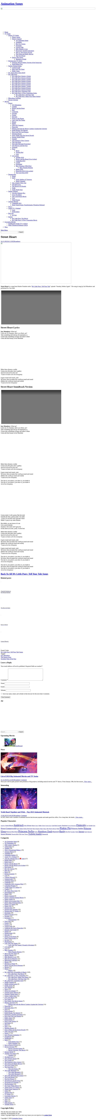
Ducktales (19, 45)
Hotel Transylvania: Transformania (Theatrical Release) (28, 205)
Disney (10, 103)
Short (6, 1025)
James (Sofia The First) (26, 828)
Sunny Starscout (88, 831)
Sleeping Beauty (17, 134)
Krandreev (17, 241)
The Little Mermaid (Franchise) (21, 144)
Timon (26, 834)
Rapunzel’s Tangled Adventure (25, 51)
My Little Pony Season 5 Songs (21, 83)
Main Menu (4, 230)
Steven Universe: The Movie (16, 1050)
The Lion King (16, 142)
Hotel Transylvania (10, 938)
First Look (7, 921)
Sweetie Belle (15, 834)
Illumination (8, 941)
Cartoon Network (9, 877)
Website (3, 690)
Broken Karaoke (9, 874)
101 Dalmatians (16, 105)
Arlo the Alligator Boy (18, 193)
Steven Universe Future (15, 1048)
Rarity (62, 831)
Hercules (14, 117)
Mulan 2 (10, 970)
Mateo (41, 828)
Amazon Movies (13, 201)
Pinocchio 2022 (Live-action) (24, 171)
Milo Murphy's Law (10, 957)
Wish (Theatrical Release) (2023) (18, 225)
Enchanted (19, 164)
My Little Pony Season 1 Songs (21, 76)
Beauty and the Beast (18, 108)
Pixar (13, 149)
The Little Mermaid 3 (14, 1074)
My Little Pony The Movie (20, 218)
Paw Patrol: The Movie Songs (13, 1001)
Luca (17, 154)
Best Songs (7, 867)
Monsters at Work (21, 59)
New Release (8, 987)
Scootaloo (73, 831)
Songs (21, 652)
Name (2, 683)
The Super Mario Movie (11, 1086)
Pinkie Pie (65, 828)
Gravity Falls (19, 47)
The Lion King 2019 (22, 173)
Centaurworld (16, 67)
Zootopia (14, 147)
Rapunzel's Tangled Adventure (13, 1014)
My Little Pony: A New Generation (14, 975)
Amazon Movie (9, 852)
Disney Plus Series (17, 57)
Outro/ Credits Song (10, 996)
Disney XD (7, 906)
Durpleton (64, 825)
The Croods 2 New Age (19, 183)
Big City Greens (20, 44)
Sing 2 (10, 206)
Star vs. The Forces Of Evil (24, 52)
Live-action (15, 156)
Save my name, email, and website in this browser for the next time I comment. (26, 694)
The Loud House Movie (19, 196)
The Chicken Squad (10, 1058)
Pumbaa (36, 831)
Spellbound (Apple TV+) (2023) (18, 223)
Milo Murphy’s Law (22, 49)
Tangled (14, 139)
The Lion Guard (9, 1065)
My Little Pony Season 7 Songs (21, 86)
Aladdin (14, 106)
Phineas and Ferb (9, 1003)
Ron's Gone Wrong (10, 1021)
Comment (4, 680)
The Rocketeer (8, 1084)
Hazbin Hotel (8, 933)
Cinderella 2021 (16, 203)
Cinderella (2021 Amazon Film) (13, 884)
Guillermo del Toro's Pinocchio (13, 928)
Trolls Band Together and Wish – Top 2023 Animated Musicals (25, 812)
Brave (17, 151)
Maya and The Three (18, 69)
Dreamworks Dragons (11, 909)
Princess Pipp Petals (12, 831)
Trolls (13, 188)
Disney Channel (17, 39)
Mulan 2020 (19, 169)
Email (2, 687)
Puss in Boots (8, 1011)
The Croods (8, 1060)
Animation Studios (10, 855)
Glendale (91, 825)
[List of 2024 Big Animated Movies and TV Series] (19, 772)
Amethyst (3, 825)
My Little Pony (12, 74)
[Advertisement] (48, 354)
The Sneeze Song (6, 657)
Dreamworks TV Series (15, 61)
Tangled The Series (10, 1053)
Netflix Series (8, 986)
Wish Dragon (16, 200)
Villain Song (8, 1097)
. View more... (87, 781)
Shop (6, 227)
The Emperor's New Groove (12, 1062)
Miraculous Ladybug (14, 98)
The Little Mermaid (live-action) (14, 1075)
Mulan (14, 123)
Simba (76, 831)
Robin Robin (8, 1019)
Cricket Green (48, 825)
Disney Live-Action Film (11, 901)
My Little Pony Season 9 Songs (21, 90)
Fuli (87, 825)
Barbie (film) (8, 860)
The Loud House (9, 1077)
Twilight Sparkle (35, 834)
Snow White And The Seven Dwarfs (23, 135)
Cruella (18, 162)
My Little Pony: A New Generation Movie (24, 220)
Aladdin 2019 (20, 157)
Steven (81, 832)
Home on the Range (18, 118)
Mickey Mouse (8, 955)
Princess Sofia (26, 831)
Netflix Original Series (15, 66)
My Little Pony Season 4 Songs (21, 81)
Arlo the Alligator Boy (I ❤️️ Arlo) (14, 858)
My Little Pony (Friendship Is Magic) (15, 972)
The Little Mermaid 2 (14, 1072)
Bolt (13, 110)
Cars (5, 875)
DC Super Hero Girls (10, 891)
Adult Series (8, 846)
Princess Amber (77, 828)
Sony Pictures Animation (11, 1035)
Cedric (36, 825)
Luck (13, 210)
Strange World (8, 1052)
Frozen (14, 115)
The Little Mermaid (10, 1070)
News (6, 989)
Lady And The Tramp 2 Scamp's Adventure (21, 945)
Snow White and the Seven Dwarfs (14, 1030)
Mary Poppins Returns (26, 167)
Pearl (58, 828)
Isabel (18, 828)
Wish (6, 1101)
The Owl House (20, 56)
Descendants (8, 892)
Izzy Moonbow (5, 655)
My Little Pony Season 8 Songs (21, 88)
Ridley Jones (16, 71)
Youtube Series (8, 1104)
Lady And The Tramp (18, 120)
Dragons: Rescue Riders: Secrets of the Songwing (27, 62)
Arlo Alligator (28, 825)
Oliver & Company (17, 125)
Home (6, 32)
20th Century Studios (10, 845)
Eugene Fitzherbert (72, 825)
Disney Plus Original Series (12, 902)
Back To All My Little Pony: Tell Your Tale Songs (24, 574)
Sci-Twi (68, 831)
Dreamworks (12, 174)
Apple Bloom (9, 825)
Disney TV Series (13, 35)
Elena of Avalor (9, 914)
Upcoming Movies (10, 222)
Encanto (14, 113)
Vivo (13, 198)
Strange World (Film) (18, 137)
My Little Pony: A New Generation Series (24, 93)
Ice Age (14, 215)
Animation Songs (12, 3)
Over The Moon (17, 195)
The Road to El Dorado (19, 186)
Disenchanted (12, 919)
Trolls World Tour (17, 190)
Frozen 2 (7, 925)
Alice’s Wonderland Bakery (12, 850)
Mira (48, 828)
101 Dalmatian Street (22, 40)
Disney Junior (16, 37)
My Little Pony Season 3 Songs (21, 79)
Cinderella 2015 (20, 161)
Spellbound (7, 1038)
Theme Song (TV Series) (11, 1087)
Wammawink (45, 834)
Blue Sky (11, 213)
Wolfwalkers (16, 212)
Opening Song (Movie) (11, 992)
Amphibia (19, 42)
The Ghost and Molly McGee (24, 54)
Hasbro (10, 217)
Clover (43, 825)
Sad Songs (7, 1023)
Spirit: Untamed (20, 181)
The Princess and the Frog (19, 145)
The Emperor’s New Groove (20, 140)
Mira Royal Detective (10, 958)
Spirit (13, 178)
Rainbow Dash (45, 831)
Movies (6, 101)
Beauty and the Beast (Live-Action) (26, 159)
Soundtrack (7, 1036)
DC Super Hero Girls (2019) (16, 73)
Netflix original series (10, 984)
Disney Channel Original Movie (14, 897)
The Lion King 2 (13, 1069)
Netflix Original (13, 191)
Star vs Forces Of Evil (11, 1045)
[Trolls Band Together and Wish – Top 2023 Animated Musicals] (19, 808)
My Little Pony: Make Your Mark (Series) (28, 96)
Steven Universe (13, 100)
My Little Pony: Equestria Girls (21, 91)
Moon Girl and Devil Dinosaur (13, 965)
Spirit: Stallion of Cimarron (24, 179)
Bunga (33, 825)
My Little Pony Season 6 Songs (21, 84)
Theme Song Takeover (11, 1089)
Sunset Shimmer (6, 834)
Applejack (19, 825)
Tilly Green (21, 834)
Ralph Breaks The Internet (20, 130)
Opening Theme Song (11, 994)
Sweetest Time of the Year (8, 659)
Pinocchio (15, 127)
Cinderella (15, 112)
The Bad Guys (16, 184)
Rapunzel (56, 832)
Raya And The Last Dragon (20, 132)
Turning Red (19, 152)
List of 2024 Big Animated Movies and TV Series (19, 776)
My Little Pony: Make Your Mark (18, 977)
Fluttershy (81, 825)
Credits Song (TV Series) (12, 887)
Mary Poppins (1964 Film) (24, 166)
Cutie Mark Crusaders (57, 825)
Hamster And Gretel (10, 930)
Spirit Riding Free (17, 64)
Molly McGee (52, 828)
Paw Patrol (7, 999)
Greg (94, 825)
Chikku (40, 825)
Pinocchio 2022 (9, 1008)
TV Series (7, 34)
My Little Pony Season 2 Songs (21, 78)
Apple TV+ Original (14, 208)
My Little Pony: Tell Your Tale (25, 95)
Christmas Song (9, 880)
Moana (14, 122)
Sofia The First (8, 1031)
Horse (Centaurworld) (8, 828)
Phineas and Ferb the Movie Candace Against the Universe (29, 128)
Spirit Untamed (12, 1043)
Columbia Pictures (9, 886)
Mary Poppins (36, 828)
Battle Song (7, 862)
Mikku (44, 828)
